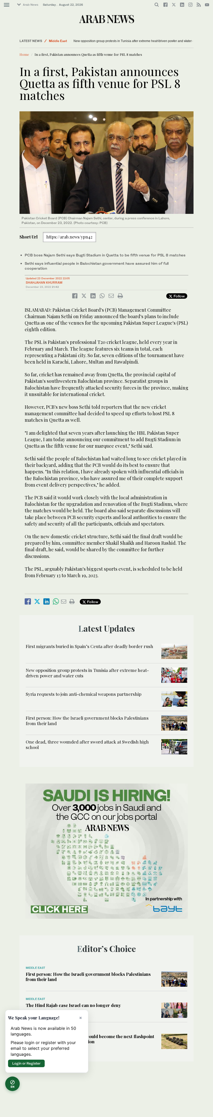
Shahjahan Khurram (44, 282)
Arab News (30, 4)
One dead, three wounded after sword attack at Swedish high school (87, 744)
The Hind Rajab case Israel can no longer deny (73, 1005)
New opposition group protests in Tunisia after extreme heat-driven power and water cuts (87, 672)
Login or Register (26, 1063)
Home (24, 54)
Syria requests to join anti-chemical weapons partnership (106, 41)
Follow (178, 296)
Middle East (58, 41)
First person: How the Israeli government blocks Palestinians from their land (87, 720)
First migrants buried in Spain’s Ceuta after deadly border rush (89, 646)
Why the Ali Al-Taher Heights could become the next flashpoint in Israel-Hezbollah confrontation (90, 1038)
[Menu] (6, 5)
